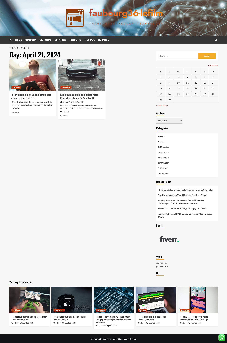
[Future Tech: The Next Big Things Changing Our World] (156, 300)
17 (178, 88)
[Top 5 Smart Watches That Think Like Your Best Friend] (71, 300)
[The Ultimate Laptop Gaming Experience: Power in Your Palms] (29, 300)
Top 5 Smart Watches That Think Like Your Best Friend (182, 195)
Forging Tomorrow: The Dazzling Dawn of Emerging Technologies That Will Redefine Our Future (181, 202)
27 (204, 94)
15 (160, 88)
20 (204, 88)
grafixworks (161, 263)
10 (178, 82)
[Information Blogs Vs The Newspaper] (32, 75)
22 (160, 94)
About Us (102, 40)
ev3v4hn (16, 98)
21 (213, 88)
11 (187, 82)
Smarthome (30, 40)
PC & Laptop (15, 40)
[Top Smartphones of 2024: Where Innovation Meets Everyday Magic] (198, 300)
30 (169, 99)
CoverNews (118, 338)
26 (196, 94)
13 (204, 82)
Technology (75, 40)
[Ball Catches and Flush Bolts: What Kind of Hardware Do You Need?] (81, 75)
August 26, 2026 (27, 323)
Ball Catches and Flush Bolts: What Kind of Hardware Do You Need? (79, 96)
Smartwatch (45, 40)
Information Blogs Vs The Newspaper (31, 95)
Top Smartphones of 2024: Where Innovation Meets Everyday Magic (185, 215)
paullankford (162, 266)
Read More (15, 112)
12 (196, 82)
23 (169, 94)
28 (213, 94)
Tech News (89, 40)
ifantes (161, 142)
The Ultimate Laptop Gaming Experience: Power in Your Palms (185, 190)
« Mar (158, 105)
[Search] (216, 40)
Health (161, 136)
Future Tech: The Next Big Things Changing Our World (182, 208)
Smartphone (60, 40)
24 (178, 94)
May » (165, 105)
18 (187, 88)
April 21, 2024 (27, 98)
